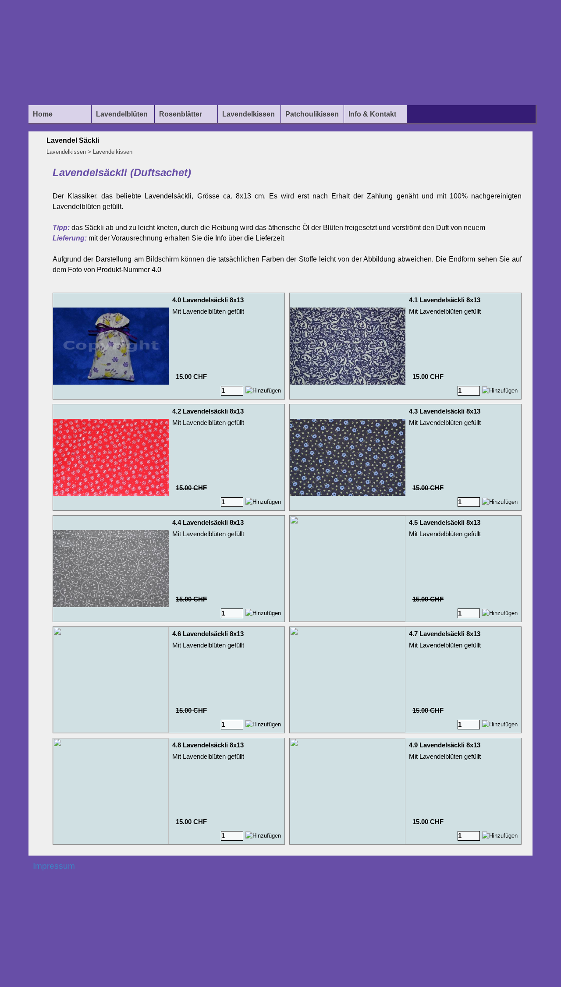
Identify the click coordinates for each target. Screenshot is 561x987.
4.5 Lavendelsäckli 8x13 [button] (444, 522)
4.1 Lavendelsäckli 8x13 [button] (444, 300)
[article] (169, 346)
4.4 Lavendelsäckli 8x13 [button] (208, 522)
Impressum (54, 865)
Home (43, 114)
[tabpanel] (287, 220)
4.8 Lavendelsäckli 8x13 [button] (208, 745)
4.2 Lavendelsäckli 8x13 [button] (208, 411)
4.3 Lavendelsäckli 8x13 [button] (444, 411)
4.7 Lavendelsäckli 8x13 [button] (444, 633)
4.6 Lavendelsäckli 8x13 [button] (208, 633)
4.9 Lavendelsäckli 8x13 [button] (444, 745)
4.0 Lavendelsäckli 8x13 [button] (208, 300)
